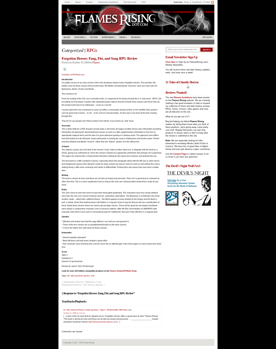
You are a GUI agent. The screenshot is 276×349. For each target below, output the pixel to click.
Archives (207, 37)
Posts (186, 2)
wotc (93, 276)
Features (79, 37)
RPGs (92, 50)
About (77, 2)
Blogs (67, 37)
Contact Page (179, 154)
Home (67, 2)
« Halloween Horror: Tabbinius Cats (81, 282)
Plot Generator (130, 2)
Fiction (94, 37)
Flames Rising (138, 20)
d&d (72, 276)
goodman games (82, 276)
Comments (196, 2)
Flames (96, 62)
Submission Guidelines (108, 2)
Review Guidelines (183, 97)
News (122, 37)
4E (68, 276)
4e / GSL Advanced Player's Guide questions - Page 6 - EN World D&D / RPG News (95, 310)
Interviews (108, 37)
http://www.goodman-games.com (102, 322)
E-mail (207, 2)
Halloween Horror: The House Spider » (83, 284)
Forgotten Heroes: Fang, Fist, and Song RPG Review (99, 58)
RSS (144, 2)
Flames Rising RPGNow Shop (123, 271)
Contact (89, 2)
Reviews (135, 37)
